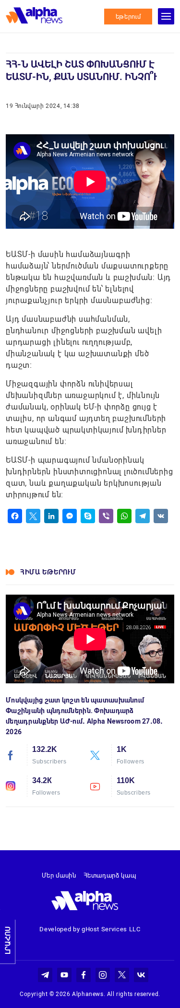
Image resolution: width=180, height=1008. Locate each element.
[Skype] (88, 516)
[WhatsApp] (124, 516)
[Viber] (106, 516)
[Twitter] (33, 516)
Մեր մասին (59, 875)
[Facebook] (15, 516)
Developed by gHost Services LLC (89, 929)
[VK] (161, 516)
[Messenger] (69, 516)
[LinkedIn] (51, 516)
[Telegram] (142, 516)
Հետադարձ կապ (110, 875)
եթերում (128, 16)
